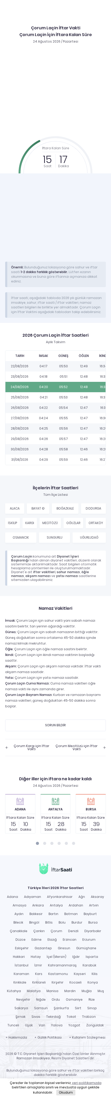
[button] (37, 843)
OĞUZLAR (73, 523)
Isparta (92, 956)
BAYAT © (38, 508)
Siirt (78, 1008)
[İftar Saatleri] (55, 869)
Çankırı (39, 931)
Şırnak (20, 1016)
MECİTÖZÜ (50, 523)
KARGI (29, 523)
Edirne (36, 939)
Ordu (56, 999)
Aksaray (97, 896)
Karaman (21, 974)
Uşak (29, 1025)
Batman (71, 914)
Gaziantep (43, 948)
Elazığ (52, 939)
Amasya (19, 905)
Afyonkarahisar (60, 896)
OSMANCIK (21, 537)
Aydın (18, 914)
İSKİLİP (12, 523)
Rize (92, 999)
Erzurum (89, 939)
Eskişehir (22, 948)
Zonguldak (95, 1025)
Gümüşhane (86, 948)
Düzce (20, 939)
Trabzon (89, 1016)
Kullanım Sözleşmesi (88, 1037)
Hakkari (19, 956)
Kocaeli (75, 982)
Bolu (62, 922)
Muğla (87, 991)
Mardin (70, 991)
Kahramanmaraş (62, 965)
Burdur (77, 922)
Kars (38, 974)
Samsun (41, 1008)
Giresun (64, 948)
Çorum (56, 931)
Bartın (53, 914)
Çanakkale (18, 931)
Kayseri (80, 974)
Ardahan (76, 905)
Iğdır (76, 956)
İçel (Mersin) (56, 956)
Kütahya (14, 991)
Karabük (89, 965)
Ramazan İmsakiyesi (33, 1058)
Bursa (93, 922)
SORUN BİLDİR (55, 725)
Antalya (56, 905)
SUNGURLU (54, 537)
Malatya (34, 991)
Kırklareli (39, 982)
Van (42, 1025)
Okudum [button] (66, 1092)
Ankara (38, 905)
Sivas (35, 1016)
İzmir (38, 965)
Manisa (52, 991)
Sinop (92, 1008)
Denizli (73, 931)
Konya (93, 982)
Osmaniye (74, 999)
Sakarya (21, 1008)
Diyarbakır (92, 931)
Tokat (71, 1016)
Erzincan (69, 939)
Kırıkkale (19, 982)
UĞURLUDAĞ (89, 537)
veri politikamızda (86, 1083)
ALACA (15, 508)
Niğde (41, 999)
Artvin (94, 905)
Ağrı (81, 896)
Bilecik (18, 922)
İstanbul (21, 965)
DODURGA (93, 508)
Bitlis (49, 922)
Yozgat (74, 1025)
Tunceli (13, 1025)
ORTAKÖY (96, 523)
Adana (12, 896)
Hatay (36, 956)
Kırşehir (58, 982)
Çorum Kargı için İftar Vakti (31, 747)
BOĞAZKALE (65, 508)
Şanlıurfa (61, 1008)
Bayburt (90, 914)
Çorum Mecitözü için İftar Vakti (77, 747)
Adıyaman (32, 896)
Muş (101, 991)
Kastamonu (58, 974)
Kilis (95, 974)
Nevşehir (23, 999)
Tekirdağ (53, 1016)
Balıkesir (36, 914)
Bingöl (34, 922)
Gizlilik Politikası (49, 1037)
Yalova (56, 1025)
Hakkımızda (18, 1037)
